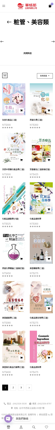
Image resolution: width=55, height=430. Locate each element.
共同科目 (27, 53)
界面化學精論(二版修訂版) (13, 268)
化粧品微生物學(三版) (39, 317)
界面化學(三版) (36, 119)
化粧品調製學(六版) (10, 218)
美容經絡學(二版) (9, 317)
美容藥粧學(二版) (37, 268)
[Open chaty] (8, 419)
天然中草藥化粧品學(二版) (13, 169)
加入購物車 (21, 110)
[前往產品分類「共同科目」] (27, 40)
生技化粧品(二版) (9, 119)
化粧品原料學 (35, 367)
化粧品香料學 (35, 218)
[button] (50, 6)
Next (29, 388)
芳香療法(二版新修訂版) (40, 169)
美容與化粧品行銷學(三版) (13, 367)
